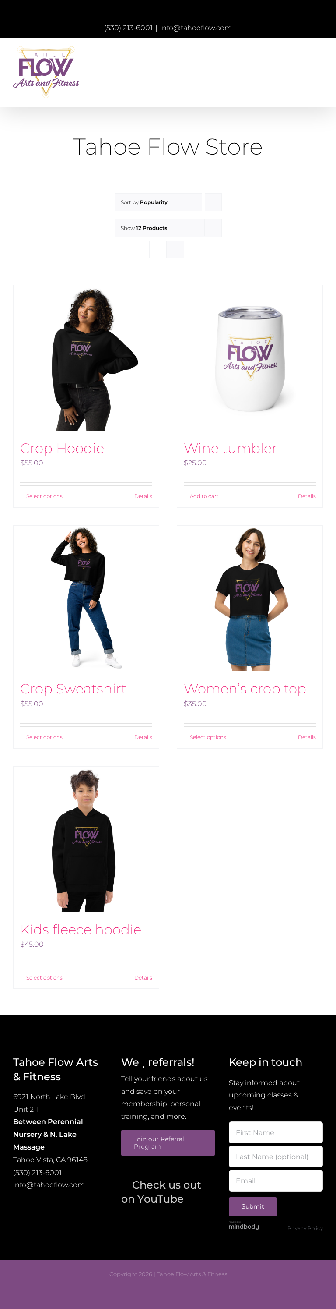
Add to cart (204, 496)
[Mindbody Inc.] (244, 1225)
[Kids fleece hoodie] (86, 839)
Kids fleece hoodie (80, 929)
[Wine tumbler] (249, 358)
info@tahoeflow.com (196, 28)
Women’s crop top (245, 688)
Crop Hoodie (62, 448)
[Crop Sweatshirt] (86, 598)
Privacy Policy (305, 1228)
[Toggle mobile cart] (303, 52)
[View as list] (175, 249)
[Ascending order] (213, 202)
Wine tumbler (230, 448)
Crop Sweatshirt (73, 688)
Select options (44, 496)
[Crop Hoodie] (86, 358)
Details (143, 496)
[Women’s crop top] (249, 598)
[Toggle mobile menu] (319, 52)
